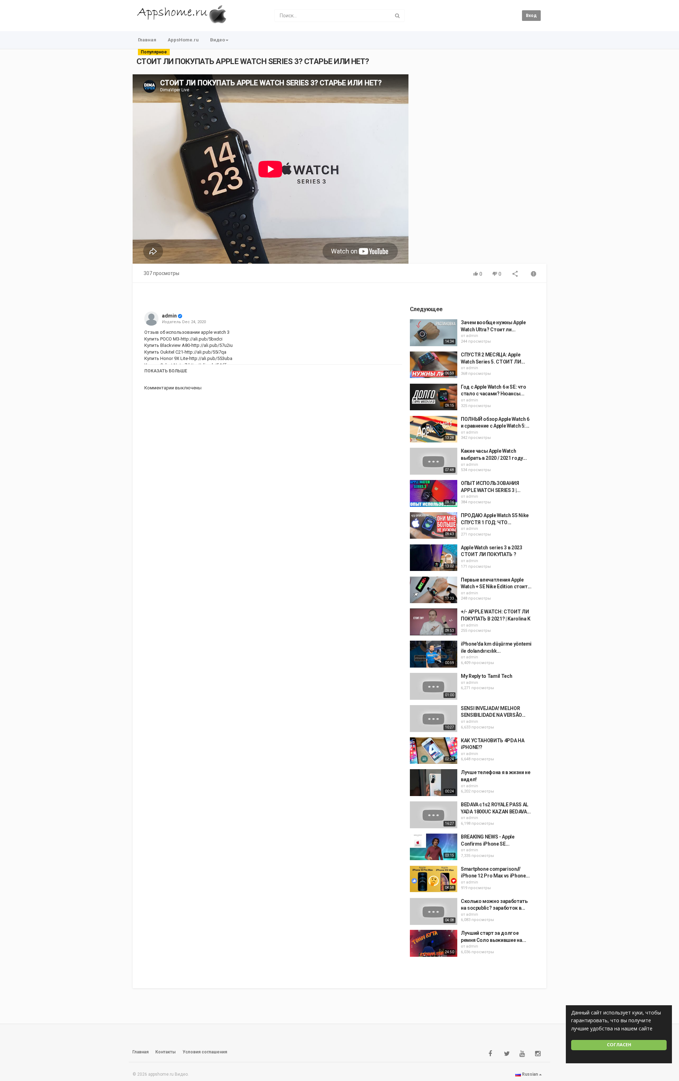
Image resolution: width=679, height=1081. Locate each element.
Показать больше (165, 370)
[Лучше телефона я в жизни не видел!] (433, 782)
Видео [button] (217, 39)
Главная (147, 39)
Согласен (619, 1045)
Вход (531, 15)
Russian (530, 1074)
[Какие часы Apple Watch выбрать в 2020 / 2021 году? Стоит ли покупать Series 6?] (433, 461)
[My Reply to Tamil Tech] (433, 686)
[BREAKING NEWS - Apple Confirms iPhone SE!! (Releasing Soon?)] (433, 847)
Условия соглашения (204, 1051)
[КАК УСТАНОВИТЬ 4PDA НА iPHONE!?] (433, 750)
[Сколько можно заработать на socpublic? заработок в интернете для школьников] (433, 911)
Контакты (165, 1051)
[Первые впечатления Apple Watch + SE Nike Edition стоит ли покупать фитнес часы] (433, 590)
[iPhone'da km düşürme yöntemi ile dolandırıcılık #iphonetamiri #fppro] (433, 654)
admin (169, 316)
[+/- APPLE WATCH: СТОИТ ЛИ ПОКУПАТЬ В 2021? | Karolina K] (433, 621)
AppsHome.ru (183, 39)
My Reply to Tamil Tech (486, 676)
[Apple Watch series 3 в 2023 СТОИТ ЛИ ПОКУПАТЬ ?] (433, 557)
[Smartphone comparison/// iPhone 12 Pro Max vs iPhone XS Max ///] (433, 879)
